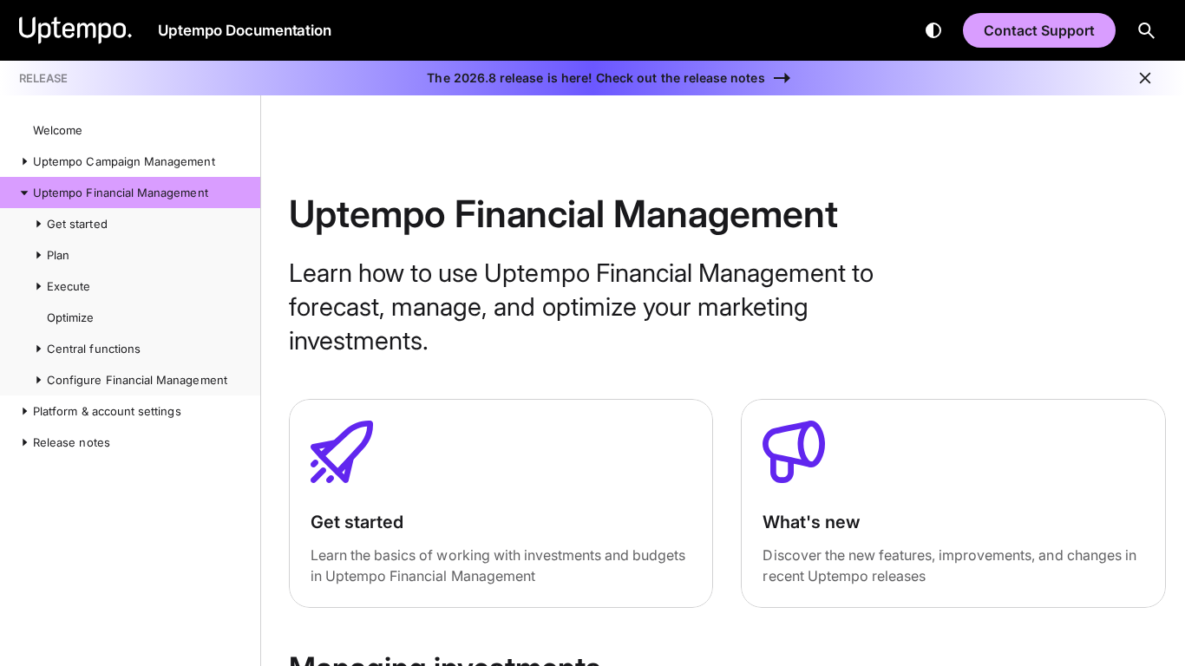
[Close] (1145, 78)
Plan (58, 255)
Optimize (70, 317)
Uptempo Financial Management (120, 192)
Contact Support (1039, 30)
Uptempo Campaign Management (124, 161)
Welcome (57, 130)
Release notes (71, 442)
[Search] (1146, 30)
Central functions (94, 349)
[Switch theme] (933, 30)
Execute (68, 286)
